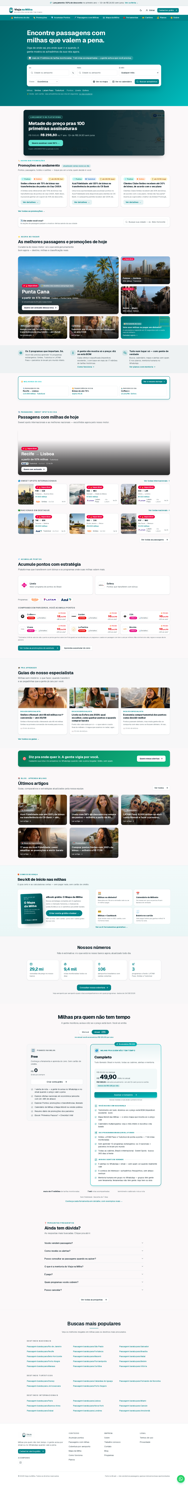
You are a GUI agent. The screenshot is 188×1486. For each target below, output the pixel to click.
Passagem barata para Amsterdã (134, 1410)
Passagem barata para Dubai (40, 1410)
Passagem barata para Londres (87, 1410)
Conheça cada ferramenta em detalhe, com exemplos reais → (94, 1201)
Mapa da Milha (111, 17)
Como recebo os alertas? (57, 1250)
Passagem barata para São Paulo (88, 1346)
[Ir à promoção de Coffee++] (42, 616)
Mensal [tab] (85, 1032)
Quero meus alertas (150, 758)
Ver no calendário (123, 81)
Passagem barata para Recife (40, 1351)
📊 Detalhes (41, 618)
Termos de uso (146, 1437)
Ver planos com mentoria (141, 367)
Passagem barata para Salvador (134, 1346)
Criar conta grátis (55, 1082)
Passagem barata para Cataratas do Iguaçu (93, 1381)
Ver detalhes (30, 202)
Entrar (152, 10)
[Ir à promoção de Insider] (94, 616)
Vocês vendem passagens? (58, 1243)
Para (79, 68)
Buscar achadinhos (148, 81)
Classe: (32, 82)
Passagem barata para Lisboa (86, 1401)
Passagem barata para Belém (133, 1361)
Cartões (147, 17)
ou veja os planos (85, 94)
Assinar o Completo (123, 1095)
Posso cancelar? (53, 1290)
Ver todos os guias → (28, 739)
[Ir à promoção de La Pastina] (94, 629)
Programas (109, 1455)
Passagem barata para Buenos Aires (43, 1406)
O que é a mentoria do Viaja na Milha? (63, 1266)
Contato (107, 1446)
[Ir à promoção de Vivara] (42, 629)
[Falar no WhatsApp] (181, 1479)
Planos (161, 17)
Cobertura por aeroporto (79, 1446)
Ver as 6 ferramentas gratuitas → (112, 927)
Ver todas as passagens (152, 539)
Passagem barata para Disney (41, 1381)
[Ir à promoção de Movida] (145, 629)
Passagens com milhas (79, 1442)
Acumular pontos (76, 1437)
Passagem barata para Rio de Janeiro (44, 1346)
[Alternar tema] (140, 10)
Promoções (40, 17)
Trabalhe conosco (112, 1442)
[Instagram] (20, 1462)
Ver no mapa (102, 81)
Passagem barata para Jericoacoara (44, 1386)
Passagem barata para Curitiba (87, 1366)
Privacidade (145, 1442)
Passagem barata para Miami (132, 1401)
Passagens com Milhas (86, 17)
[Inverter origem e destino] (73, 73)
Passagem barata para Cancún (133, 1406)
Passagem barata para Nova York (88, 1406)
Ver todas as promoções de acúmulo (37, 648)
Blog (106, 1451)
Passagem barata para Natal (132, 1356)
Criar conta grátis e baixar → (64, 913)
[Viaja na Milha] (26, 1435)
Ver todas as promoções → (31, 211)
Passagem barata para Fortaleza (88, 1351)
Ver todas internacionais (155, 481)
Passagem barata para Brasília (133, 1351)
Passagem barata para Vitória (133, 1366)
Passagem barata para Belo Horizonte (44, 1356)
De (30, 68)
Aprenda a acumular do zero (77, 648)
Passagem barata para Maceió (87, 1356)
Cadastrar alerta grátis (29, 1451)
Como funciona (84, 367)
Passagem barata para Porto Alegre (43, 1361)
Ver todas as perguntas (92, 1299)
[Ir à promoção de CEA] (145, 616)
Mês (122, 68)
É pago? (48, 1274)
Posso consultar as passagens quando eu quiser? (70, 1258)
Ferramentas (130, 17)
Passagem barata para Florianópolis (90, 1361)
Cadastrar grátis (166, 10)
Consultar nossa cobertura (92, 987)
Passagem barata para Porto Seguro (90, 1386)
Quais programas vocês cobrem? (61, 1282)
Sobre (174, 17)
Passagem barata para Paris (40, 1401)
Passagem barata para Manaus (41, 1366)
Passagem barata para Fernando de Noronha (139, 1381)
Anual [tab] (99, 1032)
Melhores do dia (20, 17)
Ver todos (159, 788)
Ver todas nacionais (158, 510)
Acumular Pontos (60, 17)
